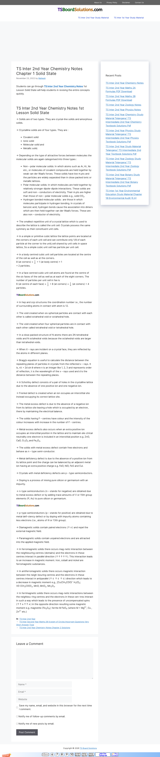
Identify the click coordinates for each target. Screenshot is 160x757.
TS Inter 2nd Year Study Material (93, 17)
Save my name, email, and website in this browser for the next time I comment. (55, 707)
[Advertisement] (80, 40)
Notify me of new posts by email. (36, 723)
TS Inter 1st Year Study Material (129, 17)
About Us (98, 3)
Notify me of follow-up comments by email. (41, 716)
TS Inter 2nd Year (27, 619)
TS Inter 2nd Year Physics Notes (123, 109)
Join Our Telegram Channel (103, 754)
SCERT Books (77, 754)
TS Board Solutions (45, 754)
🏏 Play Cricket (115, 754)
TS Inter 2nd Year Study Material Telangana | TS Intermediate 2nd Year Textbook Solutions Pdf (123, 150)
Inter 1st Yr (84, 754)
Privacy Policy (112, 3)
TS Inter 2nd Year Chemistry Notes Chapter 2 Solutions (44, 627)
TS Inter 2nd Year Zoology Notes (123, 104)
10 (71, 754)
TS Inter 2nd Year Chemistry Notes (63, 86)
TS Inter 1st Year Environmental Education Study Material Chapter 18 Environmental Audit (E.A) (124, 194)
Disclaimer (126, 3)
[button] (80, 754)
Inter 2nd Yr (91, 754)
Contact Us (139, 3)
